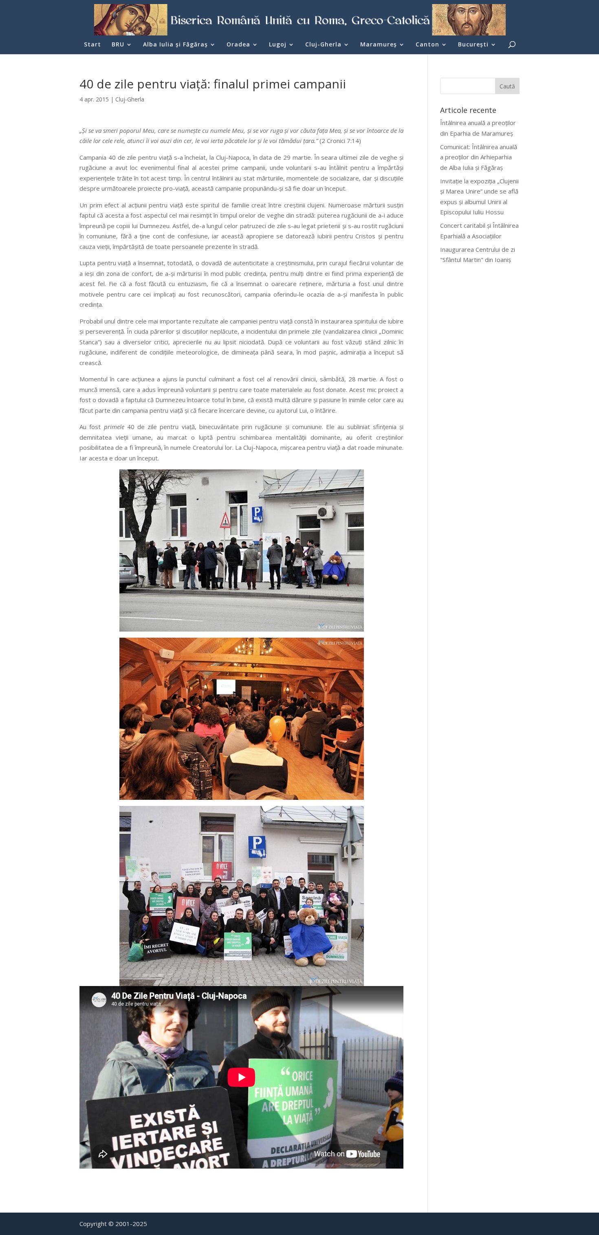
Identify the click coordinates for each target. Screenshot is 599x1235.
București (473, 45)
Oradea (238, 45)
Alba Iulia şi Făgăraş (175, 45)
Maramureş (378, 45)
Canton (427, 45)
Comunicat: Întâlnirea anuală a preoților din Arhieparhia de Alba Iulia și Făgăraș (478, 157)
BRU (118, 45)
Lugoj (277, 45)
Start (92, 45)
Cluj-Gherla (323, 45)
